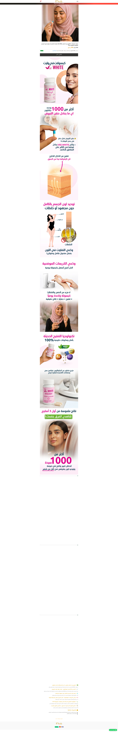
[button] (113, 730)
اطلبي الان (59, 54)
